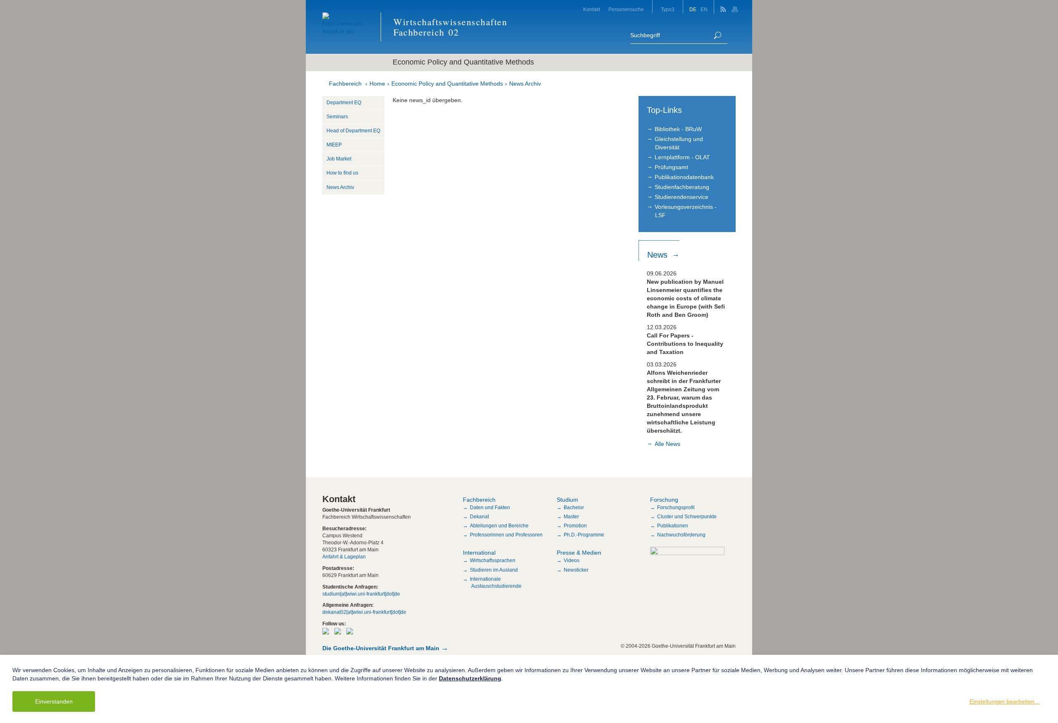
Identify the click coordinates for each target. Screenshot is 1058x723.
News (658, 254)
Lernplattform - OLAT (682, 157)
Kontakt (591, 9)
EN (704, 9)
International (479, 552)
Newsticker (576, 570)
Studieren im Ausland (494, 570)
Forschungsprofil (676, 507)
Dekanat (479, 517)
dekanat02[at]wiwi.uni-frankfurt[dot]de (364, 612)
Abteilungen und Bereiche (499, 526)
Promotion (575, 526)
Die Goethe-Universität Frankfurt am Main (380, 648)
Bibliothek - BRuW (678, 129)
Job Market (338, 159)
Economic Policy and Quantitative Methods (447, 83)
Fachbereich (345, 83)
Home (377, 83)
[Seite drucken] (736, 7)
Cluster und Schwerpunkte (687, 517)
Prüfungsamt (671, 167)
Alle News (667, 444)
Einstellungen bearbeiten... (1004, 701)
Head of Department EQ (353, 131)
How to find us (342, 173)
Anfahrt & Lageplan (344, 557)
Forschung (664, 499)
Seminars (337, 117)
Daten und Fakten (490, 507)
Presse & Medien (579, 552)
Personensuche (626, 9)
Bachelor (574, 507)
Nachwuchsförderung (681, 535)
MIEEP (334, 145)
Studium (567, 499)
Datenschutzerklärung (470, 678)
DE (692, 9)
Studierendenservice (681, 197)
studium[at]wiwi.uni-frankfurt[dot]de (361, 594)
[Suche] (717, 35)
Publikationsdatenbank (684, 177)
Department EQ (343, 102)
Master (571, 517)
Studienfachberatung (682, 187)
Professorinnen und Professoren (506, 535)
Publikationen (672, 526)
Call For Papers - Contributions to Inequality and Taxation (685, 343)
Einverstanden (54, 701)
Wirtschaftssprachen (492, 560)
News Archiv (525, 83)
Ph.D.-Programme (584, 535)
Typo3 (667, 9)
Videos (571, 560)
